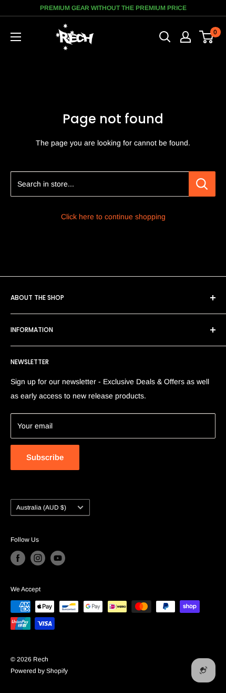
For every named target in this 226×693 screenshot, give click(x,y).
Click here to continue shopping (113, 216)
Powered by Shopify (39, 671)
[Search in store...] (202, 184)
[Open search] (165, 37)
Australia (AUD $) (41, 507)
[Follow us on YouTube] (57, 558)
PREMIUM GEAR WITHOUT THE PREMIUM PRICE (113, 8)
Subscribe (45, 457)
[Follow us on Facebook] (18, 558)
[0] (206, 37)
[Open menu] (16, 37)
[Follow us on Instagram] (37, 558)
